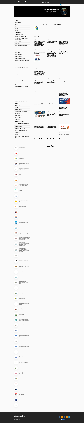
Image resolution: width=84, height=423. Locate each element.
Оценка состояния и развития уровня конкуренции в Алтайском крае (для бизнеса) (24, 233)
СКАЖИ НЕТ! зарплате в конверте (23, 362)
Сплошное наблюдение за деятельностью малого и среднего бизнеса (23, 282)
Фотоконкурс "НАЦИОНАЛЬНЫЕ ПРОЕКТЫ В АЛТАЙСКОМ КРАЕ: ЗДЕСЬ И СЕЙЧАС (24, 217)
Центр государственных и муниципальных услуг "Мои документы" (22, 287)
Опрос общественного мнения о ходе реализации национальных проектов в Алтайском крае (24, 195)
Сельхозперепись (21, 179)
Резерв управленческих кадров (23, 351)
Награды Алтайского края (22, 211)
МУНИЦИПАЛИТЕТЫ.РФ (22, 147)
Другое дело (20, 190)
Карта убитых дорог (21, 394)
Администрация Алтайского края (23, 383)
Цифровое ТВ (21, 399)
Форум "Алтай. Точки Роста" (22, 271)
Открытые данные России (22, 389)
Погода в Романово (21, 158)
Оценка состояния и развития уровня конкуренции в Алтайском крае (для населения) (24, 227)
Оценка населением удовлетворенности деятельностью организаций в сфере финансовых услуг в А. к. (24, 238)
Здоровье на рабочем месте (22, 206)
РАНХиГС (20, 174)
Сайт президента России (22, 298)
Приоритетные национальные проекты (24, 346)
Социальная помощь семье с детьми (24, 266)
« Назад (35, 21)
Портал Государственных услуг (23, 277)
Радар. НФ (20, 153)
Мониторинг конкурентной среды (23, 222)
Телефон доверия (21, 314)
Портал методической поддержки (23, 293)
